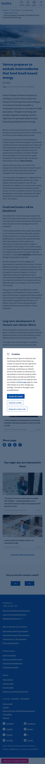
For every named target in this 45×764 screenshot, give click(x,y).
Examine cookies (15, 403)
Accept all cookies (16, 396)
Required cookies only (17, 409)
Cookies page (21, 382)
